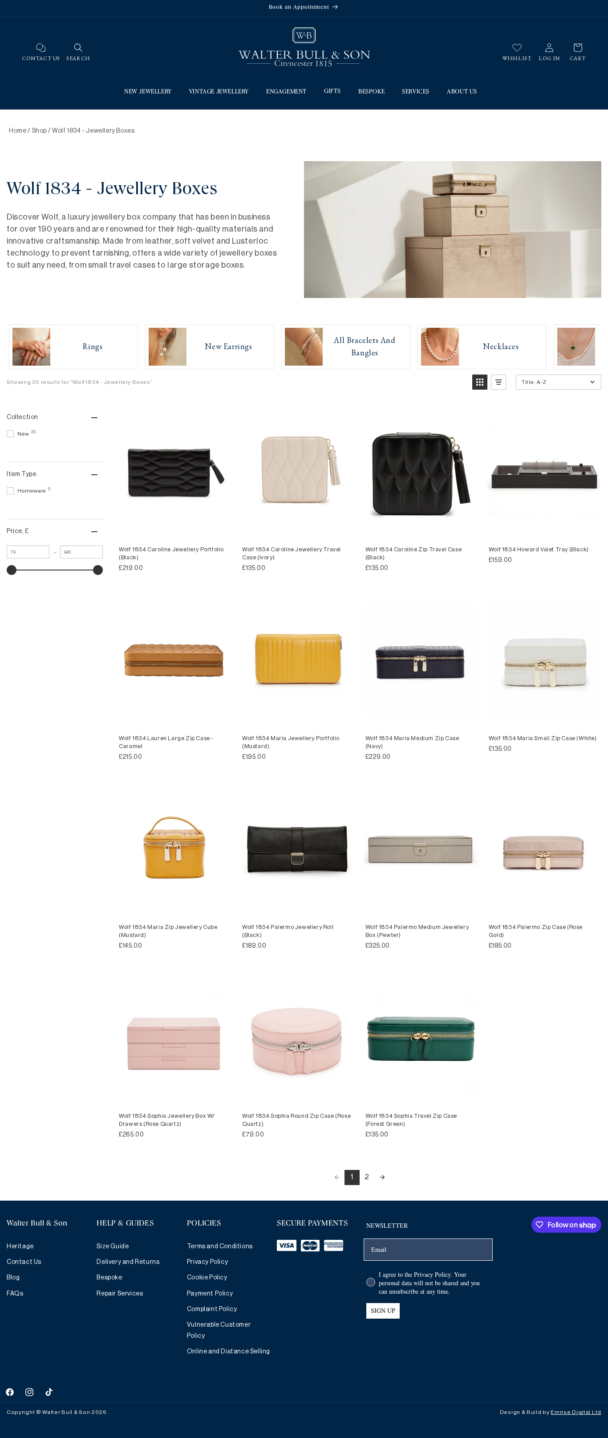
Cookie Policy (207, 1278)
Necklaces (501, 346)
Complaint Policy (212, 1309)
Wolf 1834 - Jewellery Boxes (93, 131)
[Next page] (382, 1177)
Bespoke (109, 1278)
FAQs (15, 1294)
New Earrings (228, 346)
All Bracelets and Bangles (364, 346)
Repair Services (120, 1294)
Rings (92, 346)
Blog (13, 1278)
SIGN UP (383, 1310)
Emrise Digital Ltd (576, 1412)
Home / (20, 131)
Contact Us (24, 1262)
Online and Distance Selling (228, 1351)
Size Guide (113, 1246)
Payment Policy (210, 1294)
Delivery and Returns (128, 1262)
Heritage (20, 1246)
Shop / (41, 131)
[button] (78, 47)
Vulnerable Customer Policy (219, 1330)
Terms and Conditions (220, 1246)
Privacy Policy (207, 1262)
